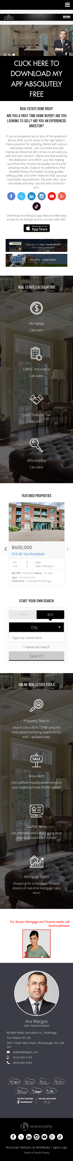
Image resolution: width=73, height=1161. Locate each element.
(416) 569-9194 (22, 1057)
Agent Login (60, 1147)
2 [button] (9, 55)
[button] (6, 549)
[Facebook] (13, 1137)
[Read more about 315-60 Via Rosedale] (36, 543)
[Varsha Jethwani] (36, 944)
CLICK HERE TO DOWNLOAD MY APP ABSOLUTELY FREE (36, 79)
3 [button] (13, 55)
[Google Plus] (52, 1137)
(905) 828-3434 (22, 1062)
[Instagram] (37, 1137)
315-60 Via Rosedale (28, 553)
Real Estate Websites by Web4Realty (28, 1147)
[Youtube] (44, 1137)
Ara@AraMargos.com (25, 1052)
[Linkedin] (29, 1137)
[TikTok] (60, 1137)
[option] (36, 40)
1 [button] (5, 55)
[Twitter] (21, 1137)
